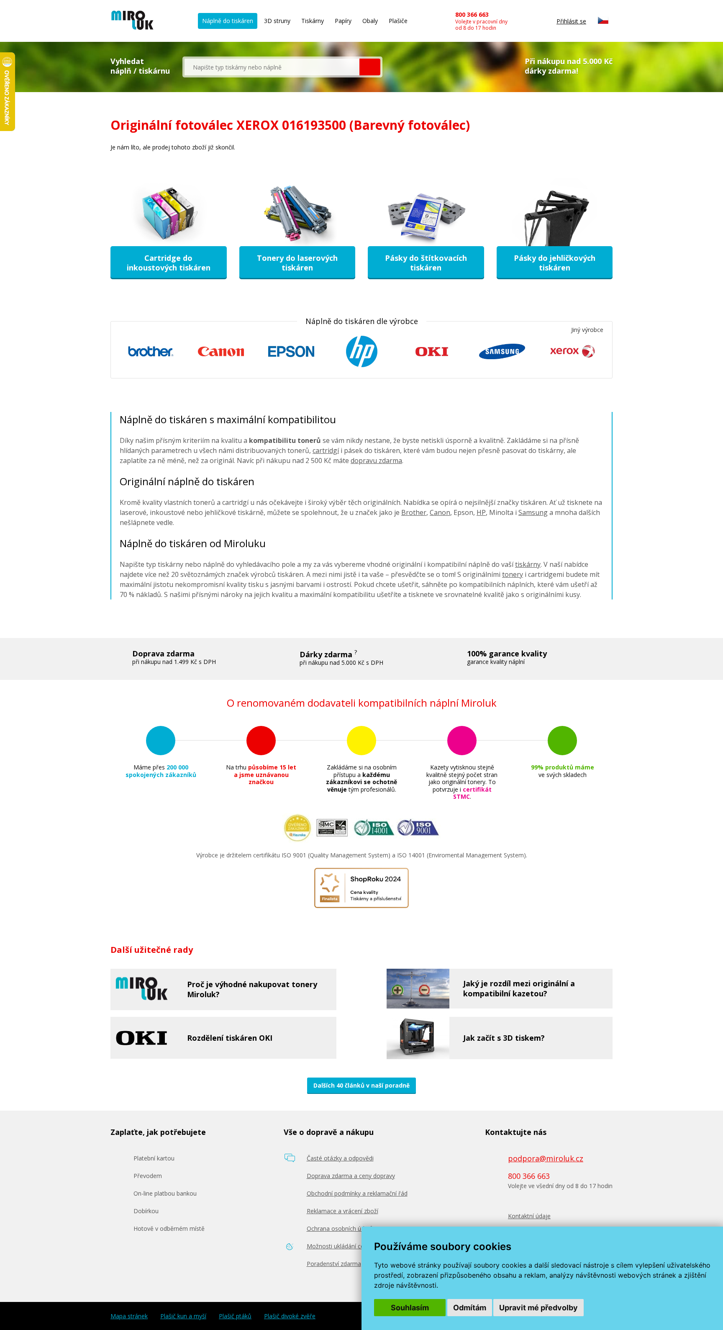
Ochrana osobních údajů (340, 1228)
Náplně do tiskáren (227, 21)
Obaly (370, 21)
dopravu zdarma (376, 460)
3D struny (277, 21)
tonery (512, 574)
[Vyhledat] (369, 67)
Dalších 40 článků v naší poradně (361, 1085)
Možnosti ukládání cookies (343, 1246)
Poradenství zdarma (334, 1264)
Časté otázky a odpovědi (340, 1158)
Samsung (533, 512)
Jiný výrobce (587, 330)
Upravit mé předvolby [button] (538, 1307)
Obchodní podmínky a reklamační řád (357, 1193)
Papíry (343, 21)
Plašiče (398, 21)
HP (481, 512)
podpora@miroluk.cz (545, 1158)
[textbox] (272, 67)
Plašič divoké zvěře (289, 1316)
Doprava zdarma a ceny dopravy (351, 1176)
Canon (440, 512)
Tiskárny (312, 21)
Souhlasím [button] (410, 1307)
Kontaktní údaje (529, 1216)
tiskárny (528, 564)
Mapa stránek (129, 1316)
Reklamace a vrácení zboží (342, 1211)
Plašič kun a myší (183, 1316)
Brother (413, 512)
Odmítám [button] (469, 1307)
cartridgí (326, 450)
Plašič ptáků (235, 1316)
